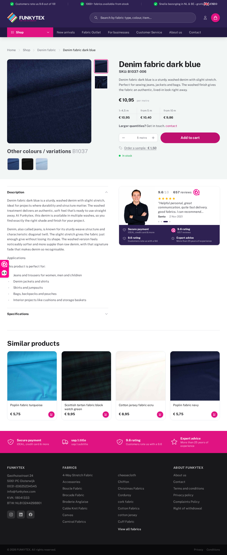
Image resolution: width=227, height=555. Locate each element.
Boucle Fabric (72, 488)
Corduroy (124, 495)
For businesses (118, 32)
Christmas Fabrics (131, 488)
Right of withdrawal (187, 508)
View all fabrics (129, 529)
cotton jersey (127, 515)
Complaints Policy (186, 501)
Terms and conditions (188, 488)
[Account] (205, 18)
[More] (153, 138)
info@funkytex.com (21, 491)
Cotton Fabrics (128, 508)
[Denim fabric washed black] (27, 164)
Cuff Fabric (126, 521)
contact (171, 126)
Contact (195, 32)
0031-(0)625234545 (22, 486)
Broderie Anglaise (75, 501)
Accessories (71, 482)
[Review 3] (165, 221)
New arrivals (66, 32)
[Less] (123, 138)
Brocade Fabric (73, 495)
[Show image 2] (101, 82)
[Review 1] (158, 221)
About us (175, 32)
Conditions (213, 549)
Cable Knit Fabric (75, 508)
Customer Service (149, 32)
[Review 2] (161, 221)
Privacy (198, 549)
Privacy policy (183, 495)
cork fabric (126, 501)
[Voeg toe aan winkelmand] (51, 414)
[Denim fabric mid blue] (13, 164)
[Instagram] (11, 515)
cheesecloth (127, 475)
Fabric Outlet (91, 32)
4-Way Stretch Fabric (78, 475)
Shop (26, 50)
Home (11, 50)
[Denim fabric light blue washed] (41, 164)
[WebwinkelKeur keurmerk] (196, 192)
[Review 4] (169, 221)
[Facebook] (31, 515)
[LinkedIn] (21, 515)
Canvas (68, 515)
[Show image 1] (101, 66)
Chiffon (123, 482)
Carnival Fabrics (74, 521)
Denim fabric (46, 50)
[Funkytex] (26, 17)
